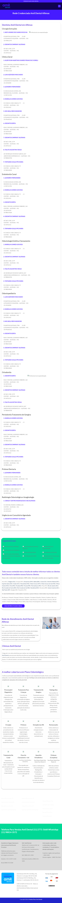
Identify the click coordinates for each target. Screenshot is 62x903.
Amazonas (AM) (28, 581)
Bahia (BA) (37, 581)
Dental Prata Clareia (48, 804)
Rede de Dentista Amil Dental (30, 809)
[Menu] (59, 6)
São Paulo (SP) (6, 590)
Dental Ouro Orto (48, 808)
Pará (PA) (12, 585)
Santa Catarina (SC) (53, 588)
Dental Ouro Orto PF (7, 806)
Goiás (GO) (16, 583)
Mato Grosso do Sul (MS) (48, 583)
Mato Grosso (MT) (35, 583)
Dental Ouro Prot (47, 812)
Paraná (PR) (27, 585)
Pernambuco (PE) (36, 585)
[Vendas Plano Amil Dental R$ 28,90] (9, 6)
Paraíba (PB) (19, 585)
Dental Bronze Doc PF (7, 798)
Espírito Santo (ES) (7, 583)
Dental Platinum (47, 816)
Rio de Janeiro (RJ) (53, 585)
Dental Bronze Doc (48, 801)
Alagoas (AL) (11, 581)
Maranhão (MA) (24, 583)
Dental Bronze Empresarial (8, 809)
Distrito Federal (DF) (53, 581)
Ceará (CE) (43, 581)
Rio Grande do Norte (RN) (9, 588)
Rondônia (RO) (35, 588)
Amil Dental (5, 655)
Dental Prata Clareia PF (7, 802)
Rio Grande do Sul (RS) (23, 588)
